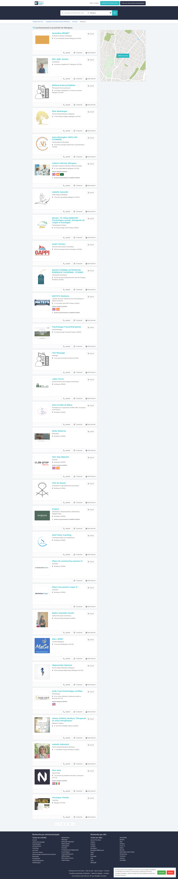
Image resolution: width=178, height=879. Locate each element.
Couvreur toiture (37, 852)
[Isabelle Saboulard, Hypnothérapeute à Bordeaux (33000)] (42, 751)
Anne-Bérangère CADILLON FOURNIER (64, 138)
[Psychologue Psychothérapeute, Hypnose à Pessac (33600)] (42, 333)
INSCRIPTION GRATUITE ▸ (110, 3)
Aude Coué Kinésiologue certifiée (67, 691)
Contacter (79, 53)
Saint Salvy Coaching (61, 535)
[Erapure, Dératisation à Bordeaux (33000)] (42, 515)
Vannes (122, 858)
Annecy (93, 844)
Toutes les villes (96, 838)
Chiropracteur (36, 846)
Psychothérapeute (67, 854)
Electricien (35, 856)
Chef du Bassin (59, 483)
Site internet (91, 53)
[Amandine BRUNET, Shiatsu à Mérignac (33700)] (42, 39)
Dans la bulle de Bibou (62, 405)
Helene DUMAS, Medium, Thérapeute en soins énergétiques (69, 719)
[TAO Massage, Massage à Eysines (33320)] (42, 359)
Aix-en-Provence (96, 840)
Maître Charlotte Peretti (63, 613)
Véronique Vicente (60, 797)
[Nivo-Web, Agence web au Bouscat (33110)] (42, 776)
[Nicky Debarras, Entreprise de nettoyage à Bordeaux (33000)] (42, 437)
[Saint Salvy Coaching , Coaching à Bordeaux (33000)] (42, 541)
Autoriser (162, 872)
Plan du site (89, 871)
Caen (92, 852)
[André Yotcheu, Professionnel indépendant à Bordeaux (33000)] (42, 250)
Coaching (35, 848)
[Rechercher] (115, 13)
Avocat (34, 840)
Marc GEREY (57, 639)
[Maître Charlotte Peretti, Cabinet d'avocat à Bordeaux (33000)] (42, 619)
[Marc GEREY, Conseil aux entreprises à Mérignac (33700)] (42, 645)
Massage (64, 839)
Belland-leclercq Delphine (63, 85)
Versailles (123, 860)
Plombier (64, 848)
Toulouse (122, 856)
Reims (122, 848)
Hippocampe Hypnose (62, 665)
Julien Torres (58, 379)
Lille (92, 858)
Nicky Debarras (59, 431)
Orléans (122, 844)
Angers (93, 842)
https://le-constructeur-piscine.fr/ (67, 561)
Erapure (55, 509)
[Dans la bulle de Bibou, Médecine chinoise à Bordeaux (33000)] (42, 411)
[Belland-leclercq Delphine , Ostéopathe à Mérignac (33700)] (42, 91)
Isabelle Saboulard (60, 744)
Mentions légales (97, 873)
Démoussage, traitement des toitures (44, 854)
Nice (121, 842)
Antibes (93, 846)
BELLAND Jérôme (60, 59)
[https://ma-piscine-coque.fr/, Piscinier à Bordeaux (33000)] (42, 593)
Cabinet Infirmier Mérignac (64, 163)
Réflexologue (65, 856)
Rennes (122, 850)
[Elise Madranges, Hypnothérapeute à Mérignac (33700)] (42, 117)
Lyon (92, 860)
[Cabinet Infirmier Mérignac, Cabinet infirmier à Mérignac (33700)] (42, 169)
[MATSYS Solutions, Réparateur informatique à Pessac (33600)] (42, 302)
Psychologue (65, 852)
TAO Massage (58, 353)
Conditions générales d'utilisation (79, 873)
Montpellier (123, 837)
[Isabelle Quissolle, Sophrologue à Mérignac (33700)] (42, 198)
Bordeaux (94, 848)
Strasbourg (123, 854)
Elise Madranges (59, 111)
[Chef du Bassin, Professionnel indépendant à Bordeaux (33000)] (42, 489)
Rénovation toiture (67, 858)
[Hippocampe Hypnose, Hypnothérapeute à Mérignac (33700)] (42, 671)
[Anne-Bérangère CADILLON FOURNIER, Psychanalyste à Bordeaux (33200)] (42, 143)
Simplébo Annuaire (100, 876)
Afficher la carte (123, 55)
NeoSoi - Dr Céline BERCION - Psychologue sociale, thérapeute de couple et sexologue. (68, 220)
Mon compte (94, 3)
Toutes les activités (39, 838)
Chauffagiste (36, 844)
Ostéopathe (65, 846)
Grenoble (93, 856)
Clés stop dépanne (60, 457)
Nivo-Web (56, 770)
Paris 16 (122, 846)
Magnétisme (65, 837)
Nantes (122, 839)
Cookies (106, 873)
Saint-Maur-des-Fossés (127, 852)
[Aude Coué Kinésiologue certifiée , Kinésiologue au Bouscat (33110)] (42, 697)
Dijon (92, 854)
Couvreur (35, 850)
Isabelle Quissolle (60, 192)
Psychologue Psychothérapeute (66, 327)
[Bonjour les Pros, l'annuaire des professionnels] (39, 3)
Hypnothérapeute (38, 860)
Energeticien (36, 858)
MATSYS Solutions (60, 296)
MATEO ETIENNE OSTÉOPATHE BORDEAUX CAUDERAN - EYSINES (67, 271)
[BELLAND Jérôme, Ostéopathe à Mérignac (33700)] (42, 65)
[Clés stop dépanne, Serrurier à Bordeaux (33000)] (42, 463)
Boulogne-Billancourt (97, 850)
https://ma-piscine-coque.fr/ (65, 587)
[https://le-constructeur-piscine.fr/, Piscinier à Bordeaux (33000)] (42, 567)
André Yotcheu (58, 244)
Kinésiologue (36, 862)
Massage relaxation (67, 842)
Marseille (93, 862)
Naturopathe (65, 844)
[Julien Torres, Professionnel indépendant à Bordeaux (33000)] (42, 385)
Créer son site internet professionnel (132, 3)
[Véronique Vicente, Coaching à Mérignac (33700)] (42, 804)
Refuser (170, 872)
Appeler (67, 53)
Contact (106, 871)
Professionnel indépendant (70, 850)
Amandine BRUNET (61, 33)
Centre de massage (38, 842)
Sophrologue (65, 860)
